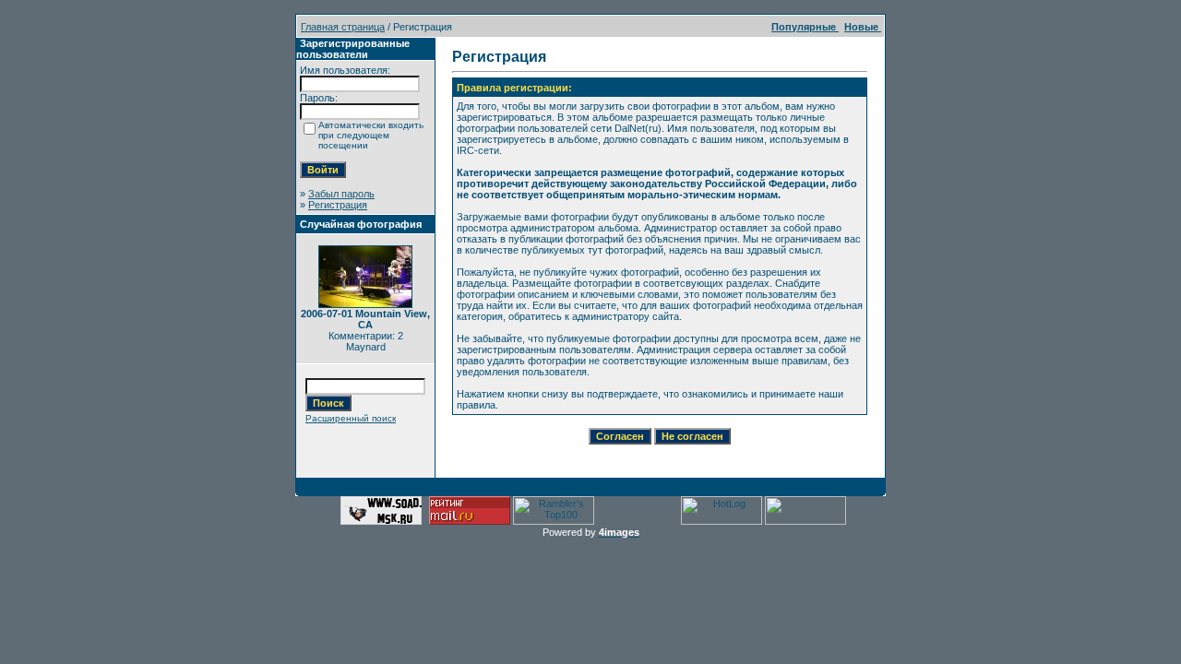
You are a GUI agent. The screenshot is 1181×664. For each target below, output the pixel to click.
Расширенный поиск (350, 418)
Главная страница (343, 26)
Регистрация (337, 204)
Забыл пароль (341, 193)
